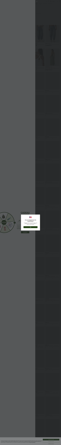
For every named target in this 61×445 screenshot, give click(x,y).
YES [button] (30, 227)
